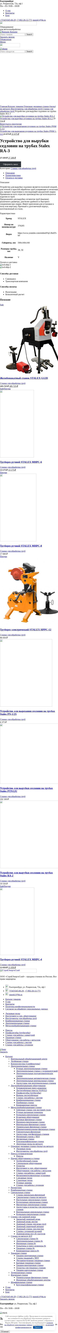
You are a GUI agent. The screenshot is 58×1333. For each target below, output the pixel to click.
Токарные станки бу (25, 1248)
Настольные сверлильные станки (31, 1200)
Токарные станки (13, 1037)
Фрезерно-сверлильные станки (30, 1122)
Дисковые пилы (12, 1013)
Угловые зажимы (24, 1183)
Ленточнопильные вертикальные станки (35, 1081)
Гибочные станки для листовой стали (33, 1110)
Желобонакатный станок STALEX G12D (24, 378)
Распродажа (16, 1187)
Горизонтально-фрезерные (28, 1132)
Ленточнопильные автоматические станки (35, 1078)
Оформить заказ (10, 164)
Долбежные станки (19, 1061)
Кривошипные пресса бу (27, 1251)
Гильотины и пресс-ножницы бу (31, 1246)
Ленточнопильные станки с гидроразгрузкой (37, 1071)
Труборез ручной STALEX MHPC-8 (21, 545)
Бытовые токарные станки (28, 1263)
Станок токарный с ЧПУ (27, 1258)
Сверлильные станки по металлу (31, 1197)
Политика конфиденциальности (20, 1006)
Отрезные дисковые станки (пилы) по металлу (32, 1146)
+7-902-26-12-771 (24, 20)
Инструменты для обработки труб (27, 109)
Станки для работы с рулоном (19, 1045)
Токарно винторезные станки (29, 1255)
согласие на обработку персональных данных (28, 1324)
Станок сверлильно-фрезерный (30, 1195)
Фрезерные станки (19, 1275)
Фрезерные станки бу (26, 1243)
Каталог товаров (16, 106)
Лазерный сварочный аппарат (30, 1226)
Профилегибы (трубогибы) (17, 1033)
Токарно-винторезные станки (29, 1265)
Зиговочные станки (25, 1139)
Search (29, 34)
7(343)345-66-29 (16, 991)
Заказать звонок (7, 37)
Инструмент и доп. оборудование (20, 1016)
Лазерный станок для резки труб (31, 1224)
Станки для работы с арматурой (20, 1035)
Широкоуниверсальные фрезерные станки (35, 1129)
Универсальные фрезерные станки (32, 1277)
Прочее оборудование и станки (25, 1158)
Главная (4, 106)
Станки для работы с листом (18, 1042)
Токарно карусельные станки (29, 1270)
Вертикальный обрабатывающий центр (29, 1059)
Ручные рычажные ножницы (29, 1112)
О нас (8, 1001)
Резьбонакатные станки (22, 1190)
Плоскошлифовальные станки (30, 1141)
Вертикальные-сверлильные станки (32, 1212)
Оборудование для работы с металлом (22, 1040)
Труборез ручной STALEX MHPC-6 (21, 462)
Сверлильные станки (20, 1192)
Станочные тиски (24, 1180)
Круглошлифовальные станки (30, 1285)
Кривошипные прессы (26, 1105)
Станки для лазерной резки (23, 1217)
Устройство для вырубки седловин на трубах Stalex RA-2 (26, 118)
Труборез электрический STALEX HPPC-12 (25, 629)
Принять (38, 1327)
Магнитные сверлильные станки (31, 1204)
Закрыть (4, 1052)
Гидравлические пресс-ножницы (31, 1088)
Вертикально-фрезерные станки (31, 1124)
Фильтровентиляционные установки (33, 1175)
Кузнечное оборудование (27, 1117)
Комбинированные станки (17, 1021)
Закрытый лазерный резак (28, 1219)
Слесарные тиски (24, 1178)
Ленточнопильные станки (17, 1023)
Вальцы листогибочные (27, 1095)
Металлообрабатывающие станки (20, 1026)
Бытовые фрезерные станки (29, 1119)
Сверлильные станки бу (27, 1238)
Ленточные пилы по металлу (29, 1144)
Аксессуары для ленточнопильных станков (36, 1083)
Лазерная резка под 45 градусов (30, 1234)
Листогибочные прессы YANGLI (31, 1090)
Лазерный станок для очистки (30, 1229)
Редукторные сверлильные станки (32, 1202)
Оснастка (20, 1166)
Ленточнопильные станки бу (29, 1241)
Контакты (9, 1004)
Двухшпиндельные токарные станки (33, 1260)
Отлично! (5, 1332)
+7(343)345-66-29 (8, 20)
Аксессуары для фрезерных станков (32, 1134)
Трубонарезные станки (21, 1272)
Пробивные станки (25, 1102)
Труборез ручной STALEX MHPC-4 (21, 959)
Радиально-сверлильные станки (30, 1115)
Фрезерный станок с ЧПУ (28, 1136)
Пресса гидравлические (22, 1153)
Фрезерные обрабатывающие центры (33, 1280)
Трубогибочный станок (27, 1161)
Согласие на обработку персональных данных (26, 1009)
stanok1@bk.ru (39, 20)
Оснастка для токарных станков (31, 1268)
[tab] (31, 173)
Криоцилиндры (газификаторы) (25, 1064)
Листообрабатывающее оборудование (28, 1085)
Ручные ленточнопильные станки (31, 1068)
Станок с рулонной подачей (29, 1231)
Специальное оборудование (29, 1163)
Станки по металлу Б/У (21, 1236)
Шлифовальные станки (21, 1282)
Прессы (8, 1030)
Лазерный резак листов (27, 1221)
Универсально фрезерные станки (31, 1127)
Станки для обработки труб (23, 168)
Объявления (5, 39)
